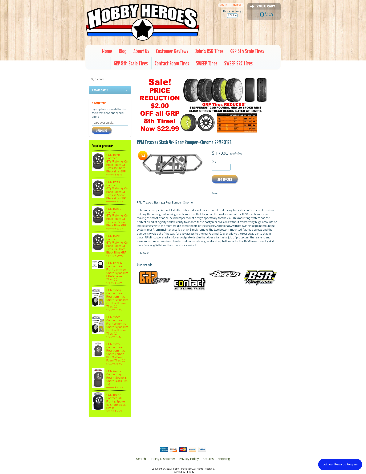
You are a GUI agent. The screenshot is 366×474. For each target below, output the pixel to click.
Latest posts (100, 90)
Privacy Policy (189, 459)
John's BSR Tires (209, 51)
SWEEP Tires (206, 63)
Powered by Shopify (183, 472)
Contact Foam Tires (172, 63)
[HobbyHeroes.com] (142, 39)
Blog (123, 51)
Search (141, 459)
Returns (208, 459)
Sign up (237, 5)
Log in (223, 5)
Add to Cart (225, 179)
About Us (141, 51)
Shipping (224, 459)
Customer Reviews (172, 51)
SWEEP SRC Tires (238, 63)
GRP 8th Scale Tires (131, 63)
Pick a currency (232, 11)
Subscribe (101, 130)
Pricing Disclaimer (162, 459)
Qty (214, 161)
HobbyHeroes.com (181, 469)
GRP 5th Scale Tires (247, 51)
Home (107, 51)
